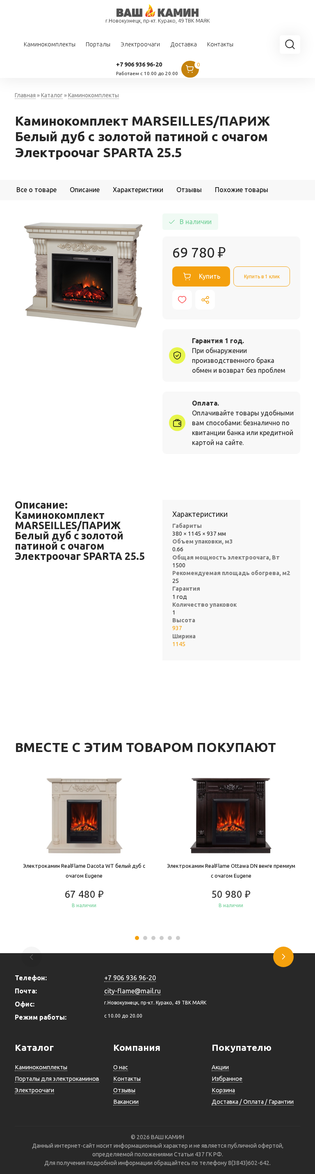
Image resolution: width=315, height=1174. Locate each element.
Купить (209, 276)
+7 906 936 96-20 (139, 64)
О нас (120, 1067)
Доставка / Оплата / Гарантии (253, 1101)
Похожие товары (241, 189)
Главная (25, 95)
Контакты (220, 44)
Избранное (227, 1078)
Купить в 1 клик (262, 276)
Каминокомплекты (49, 44)
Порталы (98, 44)
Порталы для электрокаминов (57, 1078)
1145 (178, 644)
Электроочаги (140, 44)
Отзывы (189, 189)
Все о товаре (36, 189)
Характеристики (138, 189)
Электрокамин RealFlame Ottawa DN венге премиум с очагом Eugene (231, 870)
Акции (220, 1067)
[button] (137, 938)
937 (177, 628)
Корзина (223, 1090)
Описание (85, 189)
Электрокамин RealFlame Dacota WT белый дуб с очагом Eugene (84, 870)
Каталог (52, 95)
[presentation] (283, 957)
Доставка (183, 44)
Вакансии (126, 1101)
